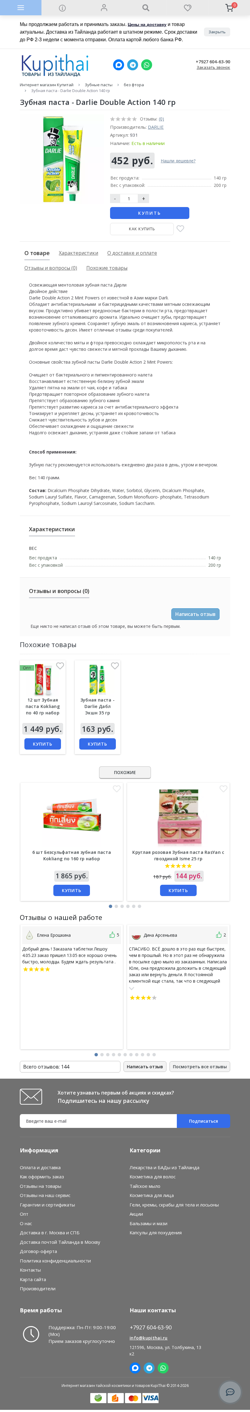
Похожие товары (106, 268)
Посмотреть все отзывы (200, 1066)
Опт (24, 1214)
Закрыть (217, 32)
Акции (136, 1214)
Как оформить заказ (42, 1176)
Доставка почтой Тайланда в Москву (60, 1242)
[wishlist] (187, 7)
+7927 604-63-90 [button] (151, 1327)
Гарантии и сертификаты (47, 1205)
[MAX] (118, 64)
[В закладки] (180, 229)
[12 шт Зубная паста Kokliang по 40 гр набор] (42, 680)
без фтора (134, 84)
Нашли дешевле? (178, 161)
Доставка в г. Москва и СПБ (50, 1232)
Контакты (30, 1270)
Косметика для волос (153, 1176)
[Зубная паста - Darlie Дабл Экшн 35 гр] (97, 680)
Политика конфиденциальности (55, 1261)
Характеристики (78, 253)
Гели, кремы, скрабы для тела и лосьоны (174, 1205)
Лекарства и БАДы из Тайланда (164, 1167)
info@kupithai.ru (149, 1338)
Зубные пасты (98, 84)
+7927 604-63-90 (213, 62)
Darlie (156, 127)
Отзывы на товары (40, 1186)
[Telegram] (132, 64)
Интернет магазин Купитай (46, 84)
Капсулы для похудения (156, 1232)
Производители (37, 1288)
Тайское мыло (145, 1186)
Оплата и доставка (40, 1167)
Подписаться (203, 1121)
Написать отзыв (195, 614)
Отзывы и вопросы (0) (50, 268)
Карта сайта (33, 1279)
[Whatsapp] (146, 64)
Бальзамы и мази (148, 1223)
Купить (149, 213)
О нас (26, 1223)
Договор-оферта (38, 1251)
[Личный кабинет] (104, 7)
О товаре (37, 253)
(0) (161, 119)
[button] (110, 906)
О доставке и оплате (132, 253)
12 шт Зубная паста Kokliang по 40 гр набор (43, 706)
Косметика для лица (152, 1195)
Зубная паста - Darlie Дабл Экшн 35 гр (97, 706)
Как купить (142, 229)
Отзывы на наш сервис (45, 1195)
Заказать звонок (213, 67)
